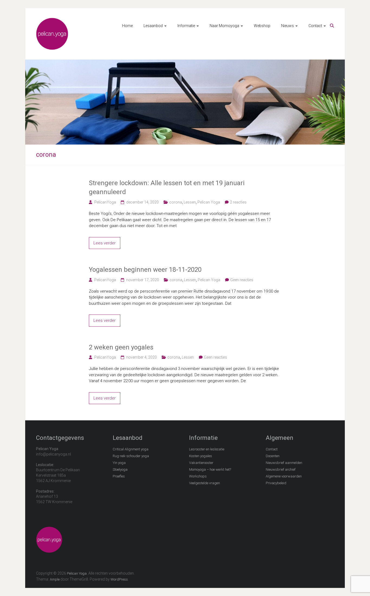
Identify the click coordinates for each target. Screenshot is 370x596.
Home (127, 26)
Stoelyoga (120, 469)
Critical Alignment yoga (130, 449)
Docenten (273, 456)
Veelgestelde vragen (204, 483)
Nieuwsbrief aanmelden (284, 463)
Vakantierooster (201, 463)
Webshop (262, 26)
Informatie (186, 26)
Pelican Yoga (208, 202)
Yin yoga (119, 463)
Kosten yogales (200, 456)
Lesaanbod (153, 26)
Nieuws (287, 26)
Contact (315, 26)
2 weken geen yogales (121, 347)
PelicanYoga (105, 202)
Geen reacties (241, 280)
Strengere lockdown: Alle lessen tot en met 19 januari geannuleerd (167, 187)
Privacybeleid (276, 483)
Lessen (190, 202)
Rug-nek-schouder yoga (131, 456)
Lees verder (104, 243)
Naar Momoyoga (224, 26)
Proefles (119, 476)
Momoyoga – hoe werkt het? (210, 469)
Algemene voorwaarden (284, 476)
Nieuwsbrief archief (281, 469)
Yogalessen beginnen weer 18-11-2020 (145, 269)
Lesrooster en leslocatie (206, 449)
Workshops (198, 476)
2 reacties (238, 202)
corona (175, 202)
